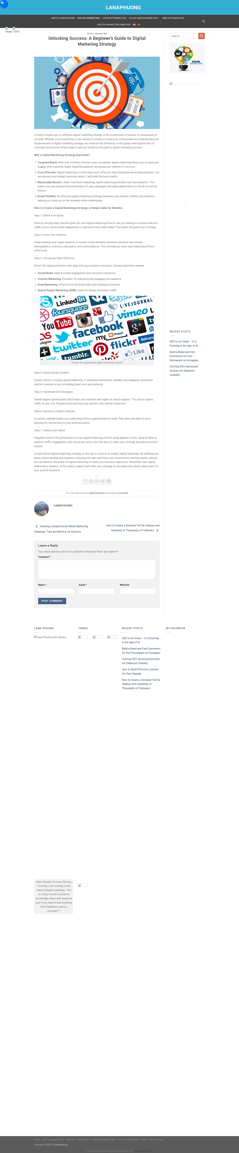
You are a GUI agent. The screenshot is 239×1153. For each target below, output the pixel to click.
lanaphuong (119, 7)
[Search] (203, 21)
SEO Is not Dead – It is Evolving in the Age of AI (184, 343)
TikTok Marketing (128, 1140)
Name (42, 585)
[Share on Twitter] (91, 481)
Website (124, 585)
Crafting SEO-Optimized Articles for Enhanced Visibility (184, 370)
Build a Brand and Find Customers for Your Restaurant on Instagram (184, 356)
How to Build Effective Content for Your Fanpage (140, 671)
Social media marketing (143, 18)
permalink (123, 493)
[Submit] (201, 36)
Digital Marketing (89, 18)
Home (37, 1140)
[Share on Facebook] (85, 481)
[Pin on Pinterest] (103, 481)
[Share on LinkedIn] (109, 481)
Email (83, 585)
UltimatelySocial (143, 1151)
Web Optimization (173, 18)
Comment (44, 557)
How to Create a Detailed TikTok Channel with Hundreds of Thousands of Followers (141, 684)
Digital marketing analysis (114, 24)
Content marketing (114, 18)
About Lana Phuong (63, 18)
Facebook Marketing (103, 1140)
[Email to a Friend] (97, 481)
